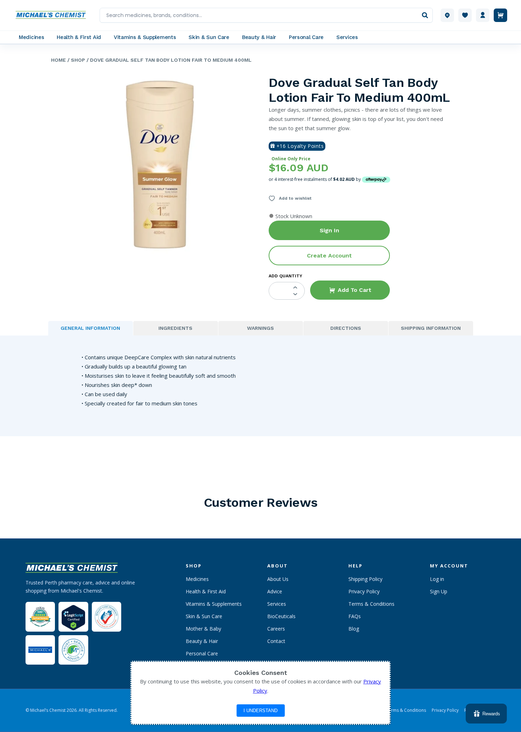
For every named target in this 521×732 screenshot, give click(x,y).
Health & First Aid (206, 591)
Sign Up (438, 591)
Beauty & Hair (202, 641)
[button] (350, 290)
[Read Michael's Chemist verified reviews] (40, 617)
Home (58, 60)
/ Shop (75, 60)
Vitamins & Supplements (214, 603)
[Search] (425, 15)
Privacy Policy (364, 591)
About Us (277, 579)
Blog (353, 628)
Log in (437, 579)
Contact (276, 641)
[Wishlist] (465, 15)
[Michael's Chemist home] (53, 15)
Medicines (197, 579)
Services (276, 603)
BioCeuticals (281, 616)
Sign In (329, 230)
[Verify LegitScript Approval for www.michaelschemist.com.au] (73, 616)
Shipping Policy (365, 579)
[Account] (482, 15)
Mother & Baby (203, 628)
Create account (329, 255)
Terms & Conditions (371, 603)
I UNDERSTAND (260, 710)
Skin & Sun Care (204, 616)
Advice (274, 591)
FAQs (354, 616)
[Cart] (500, 15)
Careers (276, 628)
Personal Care (202, 653)
